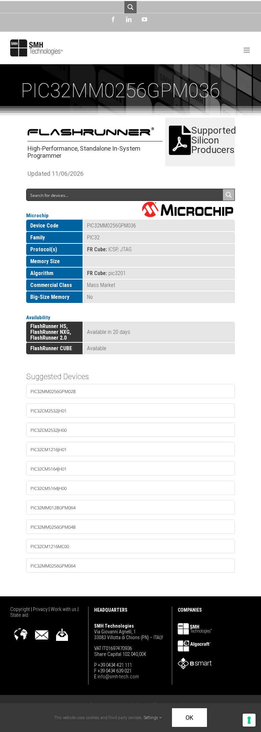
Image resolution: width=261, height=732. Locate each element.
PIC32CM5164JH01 (49, 469)
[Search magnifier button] (130, 7)
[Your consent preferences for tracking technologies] (249, 720)
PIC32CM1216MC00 (50, 546)
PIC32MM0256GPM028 (53, 391)
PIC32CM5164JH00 (49, 488)
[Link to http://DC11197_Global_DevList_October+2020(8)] (180, 140)
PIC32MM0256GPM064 (53, 566)
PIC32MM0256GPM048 (53, 527)
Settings (151, 717)
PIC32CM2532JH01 (49, 411)
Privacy (41, 609)
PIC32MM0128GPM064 (53, 508)
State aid (19, 615)
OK (189, 717)
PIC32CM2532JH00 (49, 430)
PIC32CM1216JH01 (49, 449)
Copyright (20, 609)
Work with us (64, 609)
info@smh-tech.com (118, 677)
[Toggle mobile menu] (247, 50)
